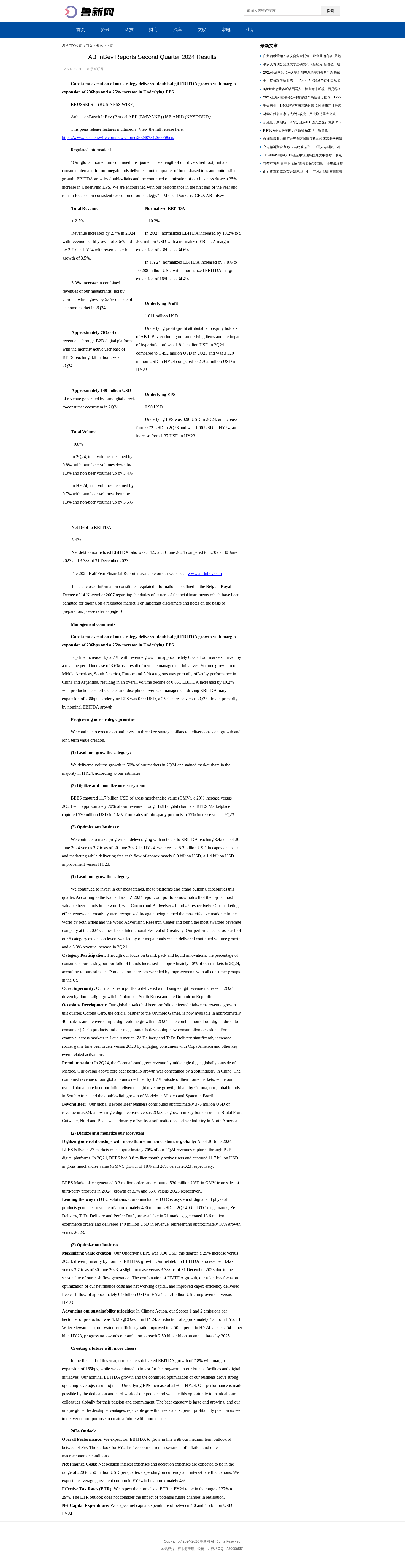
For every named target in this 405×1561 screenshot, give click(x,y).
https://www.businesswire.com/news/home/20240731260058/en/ (118, 137)
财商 (153, 29)
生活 (250, 29)
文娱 (202, 29)
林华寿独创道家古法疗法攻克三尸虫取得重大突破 (299, 114)
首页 (80, 29)
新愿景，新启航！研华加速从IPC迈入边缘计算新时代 (302, 122)
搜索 (330, 11)
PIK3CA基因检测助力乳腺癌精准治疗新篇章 (295, 130)
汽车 (177, 29)
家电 (226, 29)
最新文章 (269, 45)
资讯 (105, 29)
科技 (129, 29)
